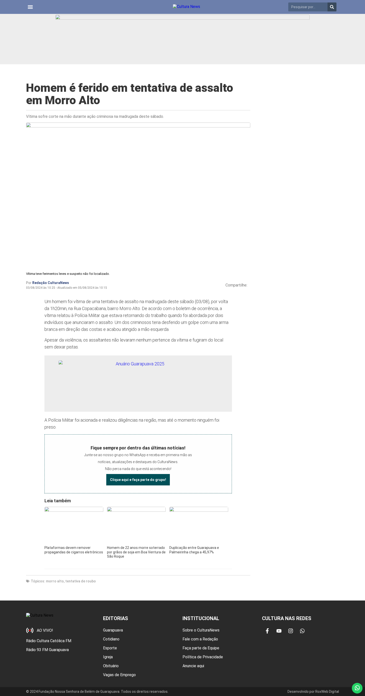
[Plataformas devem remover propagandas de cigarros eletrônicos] (73, 525)
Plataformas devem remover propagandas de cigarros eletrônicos (73, 550)
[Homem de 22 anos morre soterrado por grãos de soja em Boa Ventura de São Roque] (136, 525)
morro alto (55, 581)
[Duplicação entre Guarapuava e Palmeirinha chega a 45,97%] (198, 525)
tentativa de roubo (80, 581)
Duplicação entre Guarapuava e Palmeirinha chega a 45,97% (194, 550)
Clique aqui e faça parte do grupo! (138, 480)
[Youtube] (279, 631)
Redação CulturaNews (50, 283)
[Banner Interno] (138, 383)
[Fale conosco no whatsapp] (357, 688)
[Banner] (182, 39)
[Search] (332, 6)
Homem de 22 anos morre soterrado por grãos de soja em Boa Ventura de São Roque (136, 552)
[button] (30, 7)
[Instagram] (290, 631)
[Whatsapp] (302, 631)
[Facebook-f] (267, 631)
